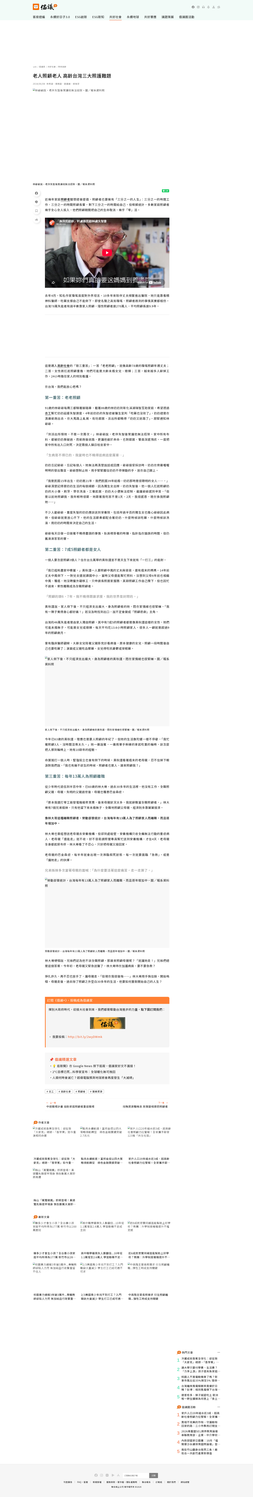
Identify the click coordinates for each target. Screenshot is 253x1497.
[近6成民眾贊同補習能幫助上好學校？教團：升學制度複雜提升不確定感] (150, 1235)
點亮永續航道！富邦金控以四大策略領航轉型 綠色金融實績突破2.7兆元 (102, 1161)
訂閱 (153, 1475)
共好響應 (150, 17)
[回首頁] (45, 7)
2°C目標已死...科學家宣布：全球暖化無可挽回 (84, 1072)
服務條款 (110, 1482)
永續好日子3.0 (60, 17)
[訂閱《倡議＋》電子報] (107, 1023)
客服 (86, 1482)
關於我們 (171, 1482)
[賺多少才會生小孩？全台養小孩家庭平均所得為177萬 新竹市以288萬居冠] (55, 1235)
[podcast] (203, 7)
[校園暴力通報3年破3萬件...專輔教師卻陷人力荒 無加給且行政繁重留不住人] (55, 1277)
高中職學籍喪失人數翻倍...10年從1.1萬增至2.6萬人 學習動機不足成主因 (102, 1255)
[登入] (213, 7)
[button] (218, 7)
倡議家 (42, 67)
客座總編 (39, 17)
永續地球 (133, 17)
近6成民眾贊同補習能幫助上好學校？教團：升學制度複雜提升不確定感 (149, 1255)
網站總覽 (185, 1482)
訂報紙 (159, 1482)
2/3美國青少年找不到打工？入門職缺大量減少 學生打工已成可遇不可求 (102, 1297)
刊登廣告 (68, 1482)
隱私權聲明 (131, 1482)
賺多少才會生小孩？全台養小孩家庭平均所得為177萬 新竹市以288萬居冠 (54, 1255)
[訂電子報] (208, 7)
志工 (51, 1091)
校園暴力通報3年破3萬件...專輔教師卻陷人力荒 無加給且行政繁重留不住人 (55, 1297)
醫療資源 (97, 1091)
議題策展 (168, 17)
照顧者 (81, 1091)
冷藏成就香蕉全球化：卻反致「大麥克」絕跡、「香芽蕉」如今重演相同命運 (54, 1161)
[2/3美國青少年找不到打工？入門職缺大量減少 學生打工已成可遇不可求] (102, 1277)
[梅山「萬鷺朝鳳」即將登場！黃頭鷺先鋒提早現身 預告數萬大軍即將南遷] (55, 1182)
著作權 (120, 1482)
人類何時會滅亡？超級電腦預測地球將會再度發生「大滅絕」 (93, 1077)
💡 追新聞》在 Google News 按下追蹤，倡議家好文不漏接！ (94, 1066)
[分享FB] (36, 193)
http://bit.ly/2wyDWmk (85, 1037)
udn (35, 67)
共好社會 (115, 17)
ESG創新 (81, 17)
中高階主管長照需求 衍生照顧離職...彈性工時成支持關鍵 (148, 1296)
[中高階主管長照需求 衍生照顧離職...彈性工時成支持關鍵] (150, 1277)
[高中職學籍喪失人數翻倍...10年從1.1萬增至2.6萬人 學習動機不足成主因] (102, 1235)
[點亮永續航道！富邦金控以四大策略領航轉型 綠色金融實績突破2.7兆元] (102, 1141)
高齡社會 (66, 1091)
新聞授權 (97, 1482)
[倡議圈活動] (218, 1407)
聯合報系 (146, 1482)
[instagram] (198, 7)
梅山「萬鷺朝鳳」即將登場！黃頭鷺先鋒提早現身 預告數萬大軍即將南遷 (55, 1202)
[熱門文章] (218, 1352)
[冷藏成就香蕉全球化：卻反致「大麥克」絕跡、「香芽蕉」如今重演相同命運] (55, 1141)
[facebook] (193, 7)
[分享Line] (36, 201)
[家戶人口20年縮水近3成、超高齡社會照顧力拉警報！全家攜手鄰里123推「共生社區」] (150, 1141)
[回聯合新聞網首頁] (36, 7)
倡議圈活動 (186, 17)
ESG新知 (98, 17)
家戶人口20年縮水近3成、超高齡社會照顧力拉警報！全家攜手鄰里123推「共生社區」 (149, 1161)
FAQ (79, 1482)
